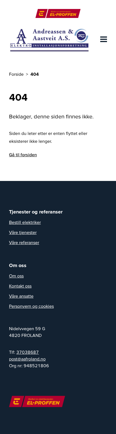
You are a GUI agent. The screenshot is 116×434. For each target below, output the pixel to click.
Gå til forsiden (23, 154)
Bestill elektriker (25, 222)
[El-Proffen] (57, 13)
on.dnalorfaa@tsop (27, 358)
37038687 (27, 352)
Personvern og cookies (31, 306)
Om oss (16, 275)
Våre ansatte (21, 295)
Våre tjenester (23, 232)
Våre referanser (24, 242)
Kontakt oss (20, 285)
